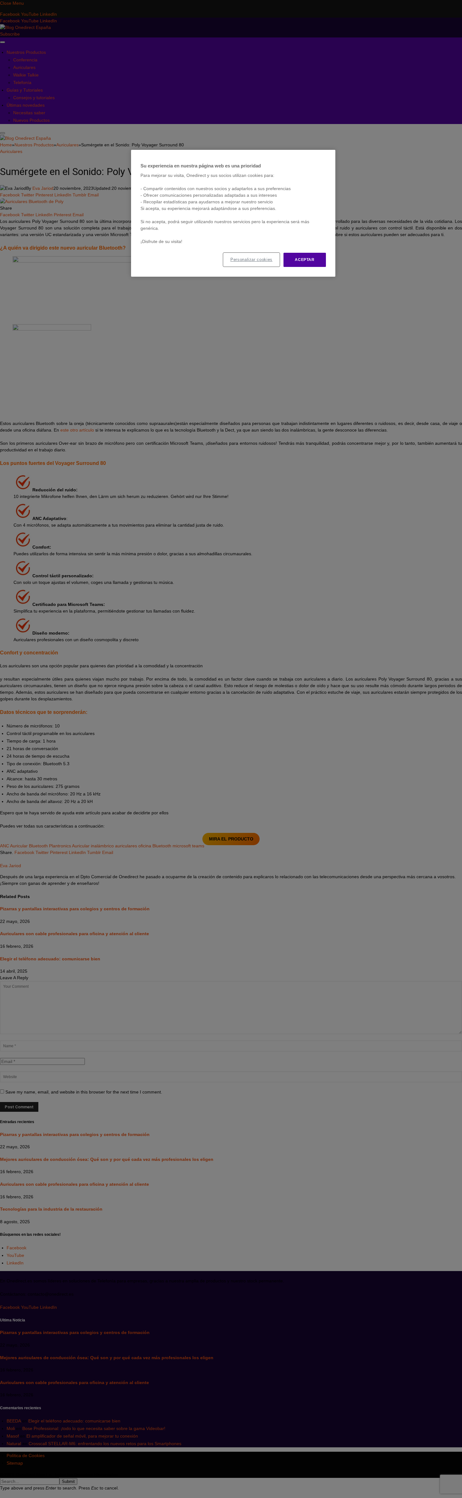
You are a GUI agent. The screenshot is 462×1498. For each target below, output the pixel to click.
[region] (233, 213)
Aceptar (304, 259)
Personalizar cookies (251, 259)
